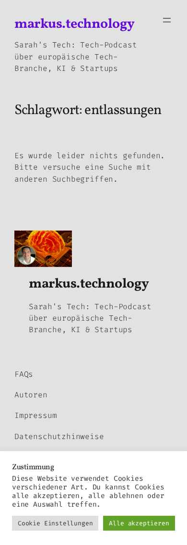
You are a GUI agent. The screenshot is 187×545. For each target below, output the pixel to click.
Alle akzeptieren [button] (139, 523)
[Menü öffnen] (167, 20)
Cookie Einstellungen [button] (55, 523)
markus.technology (74, 24)
